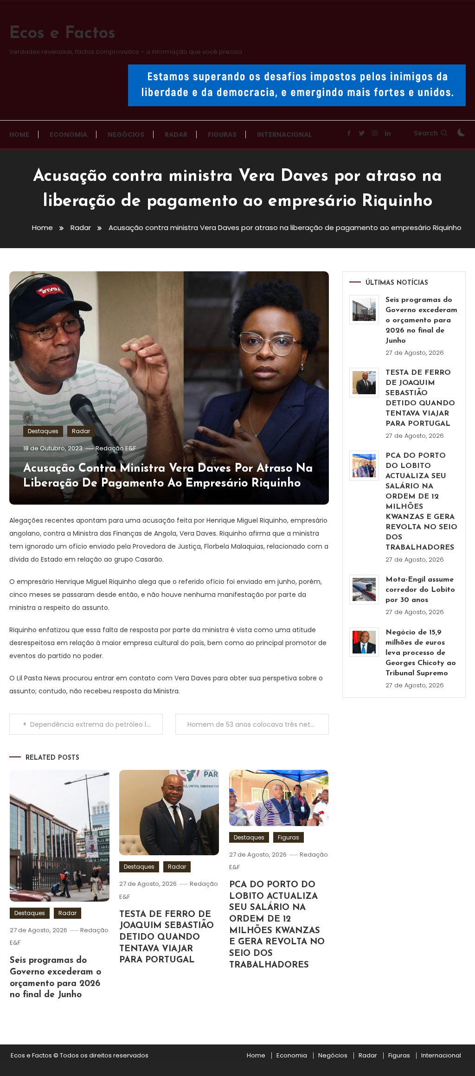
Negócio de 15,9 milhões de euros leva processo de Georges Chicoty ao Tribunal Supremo (420, 653)
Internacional (284, 134)
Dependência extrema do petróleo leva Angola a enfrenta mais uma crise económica (96, 724)
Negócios (126, 134)
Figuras (222, 134)
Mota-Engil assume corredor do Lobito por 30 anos (420, 590)
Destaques (43, 431)
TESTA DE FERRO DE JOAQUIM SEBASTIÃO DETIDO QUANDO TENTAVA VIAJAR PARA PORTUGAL (166, 937)
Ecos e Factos (62, 34)
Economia (68, 134)
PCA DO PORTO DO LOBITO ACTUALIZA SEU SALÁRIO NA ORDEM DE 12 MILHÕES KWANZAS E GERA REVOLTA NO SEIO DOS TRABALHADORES (421, 501)
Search (426, 133)
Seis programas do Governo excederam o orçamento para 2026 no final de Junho (421, 320)
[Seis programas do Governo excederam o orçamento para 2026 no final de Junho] (364, 310)
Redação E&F (116, 448)
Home (19, 134)
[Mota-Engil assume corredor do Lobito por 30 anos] (364, 589)
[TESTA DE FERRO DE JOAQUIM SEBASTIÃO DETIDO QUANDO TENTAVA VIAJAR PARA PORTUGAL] (364, 382)
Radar (176, 134)
